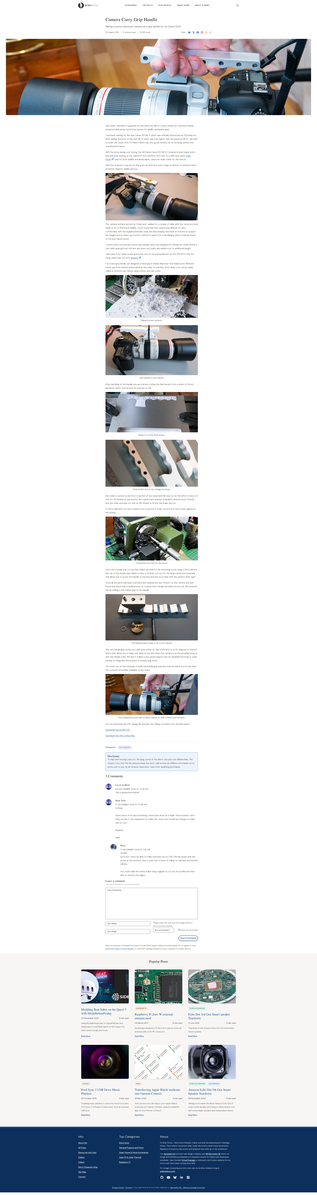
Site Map (82, 1172)
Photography (125, 747)
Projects (148, 5)
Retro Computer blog (87, 1167)
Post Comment (188, 938)
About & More (202, 5)
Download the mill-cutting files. (120, 735)
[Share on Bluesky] (189, 32)
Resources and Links (87, 1152)
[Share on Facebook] (198, 32)
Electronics (164, 5)
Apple (138, 1084)
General (86, 1084)
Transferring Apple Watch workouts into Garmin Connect (157, 1091)
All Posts (82, 1147)
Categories (130, 5)
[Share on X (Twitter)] (193, 32)
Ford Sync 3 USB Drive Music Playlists (100, 1091)
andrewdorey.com (167, 1171)
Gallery (81, 1157)
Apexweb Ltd (169, 1154)
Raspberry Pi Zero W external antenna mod (154, 1016)
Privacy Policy (118, 1188)
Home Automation (197, 1008)
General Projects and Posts (131, 1147)
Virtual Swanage (188, 1160)
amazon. (135, 257)
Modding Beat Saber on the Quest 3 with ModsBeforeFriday (103, 1011)
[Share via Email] (206, 32)
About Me (82, 1143)
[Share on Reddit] (202, 32)
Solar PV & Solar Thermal (130, 1157)
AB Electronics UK (213, 1154)
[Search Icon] (236, 5)
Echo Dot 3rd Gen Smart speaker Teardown (209, 1016)
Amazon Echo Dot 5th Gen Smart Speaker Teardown (209, 1091)
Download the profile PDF (118, 730)
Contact (82, 1177)
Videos (81, 1162)
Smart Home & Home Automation (133, 1152)
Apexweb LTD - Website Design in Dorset (187, 1188)
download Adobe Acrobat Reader (120, 949)
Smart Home (183, 5)
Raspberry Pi (141, 1008)
